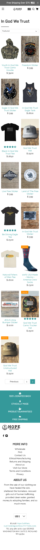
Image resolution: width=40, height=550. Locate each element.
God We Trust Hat (30, 149)
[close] (38, 3)
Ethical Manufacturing (20, 458)
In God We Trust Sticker (30, 232)
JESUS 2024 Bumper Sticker (10, 321)
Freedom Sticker (30, 65)
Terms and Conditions (20, 471)
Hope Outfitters (23, 523)
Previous (14, 381)
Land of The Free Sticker (30, 192)
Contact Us (20, 455)
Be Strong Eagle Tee (10, 235)
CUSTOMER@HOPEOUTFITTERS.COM (20, 526)
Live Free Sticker (10, 191)
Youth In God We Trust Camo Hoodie (10, 67)
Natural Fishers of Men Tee (10, 275)
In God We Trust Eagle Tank (30, 109)
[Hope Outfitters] (17, 9)
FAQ (20, 452)
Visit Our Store (20, 468)
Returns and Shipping (20, 461)
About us (20, 464)
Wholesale (20, 449)
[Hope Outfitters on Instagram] (6, 436)
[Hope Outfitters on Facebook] (3, 436)
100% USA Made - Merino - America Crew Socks (30, 278)
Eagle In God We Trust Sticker (10, 109)
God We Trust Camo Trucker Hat (30, 325)
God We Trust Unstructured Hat (10, 368)
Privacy (20, 474)
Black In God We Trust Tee (10, 152)
